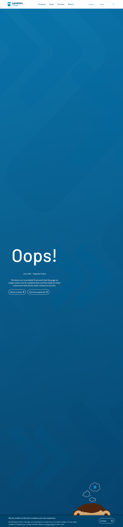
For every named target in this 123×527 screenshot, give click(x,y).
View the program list (37, 292)
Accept (103, 521)
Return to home (16, 292)
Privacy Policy (50, 524)
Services (60, 4)
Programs (42, 4)
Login (90, 4)
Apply (51, 4)
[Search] (114, 4)
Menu (70, 4)
